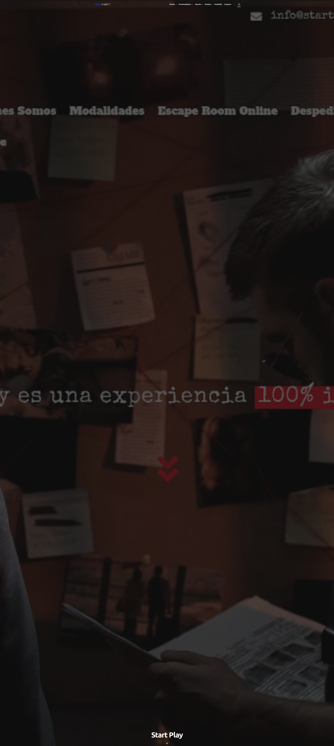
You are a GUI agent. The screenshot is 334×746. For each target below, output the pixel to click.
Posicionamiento (185, 4)
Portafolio (218, 4)
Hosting (208, 4)
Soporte (198, 4)
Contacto (227, 4)
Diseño (172, 4)
